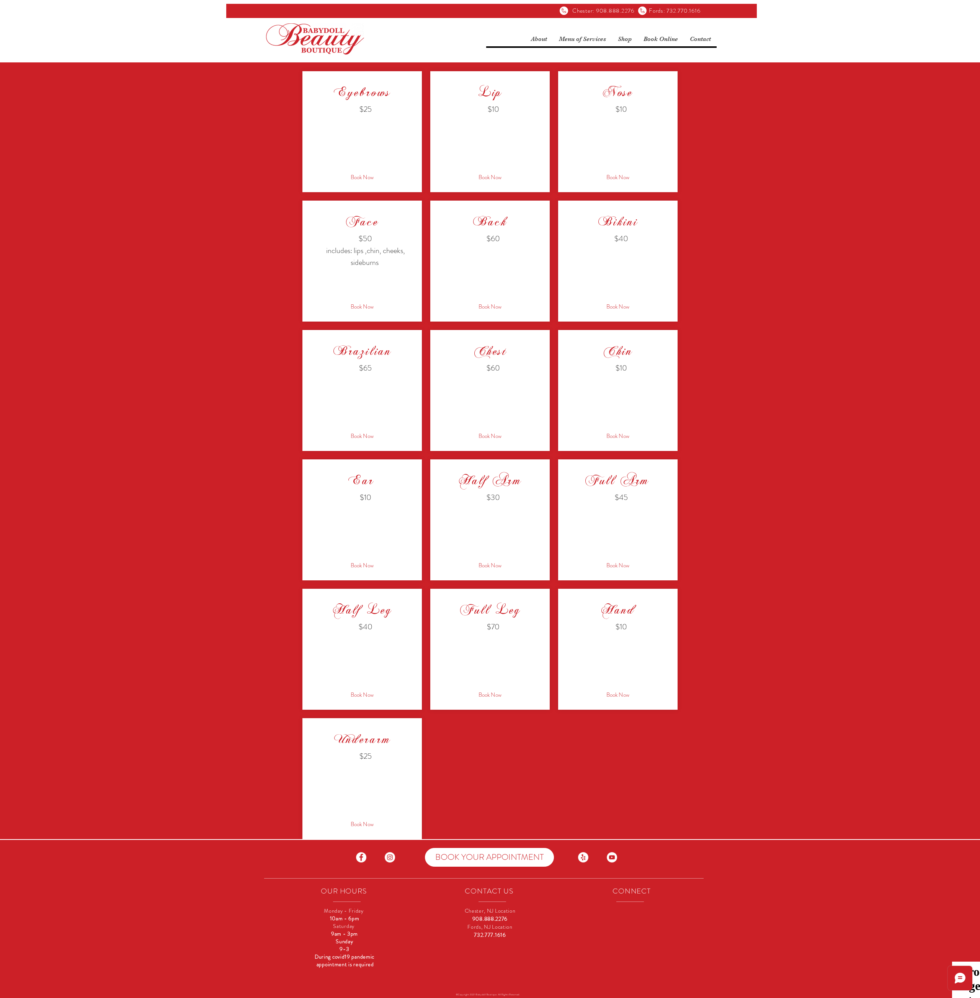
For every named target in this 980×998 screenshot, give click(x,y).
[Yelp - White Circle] (583, 857)
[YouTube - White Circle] (612, 857)
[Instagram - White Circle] (390, 857)
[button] (539, 39)
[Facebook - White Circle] (361, 857)
